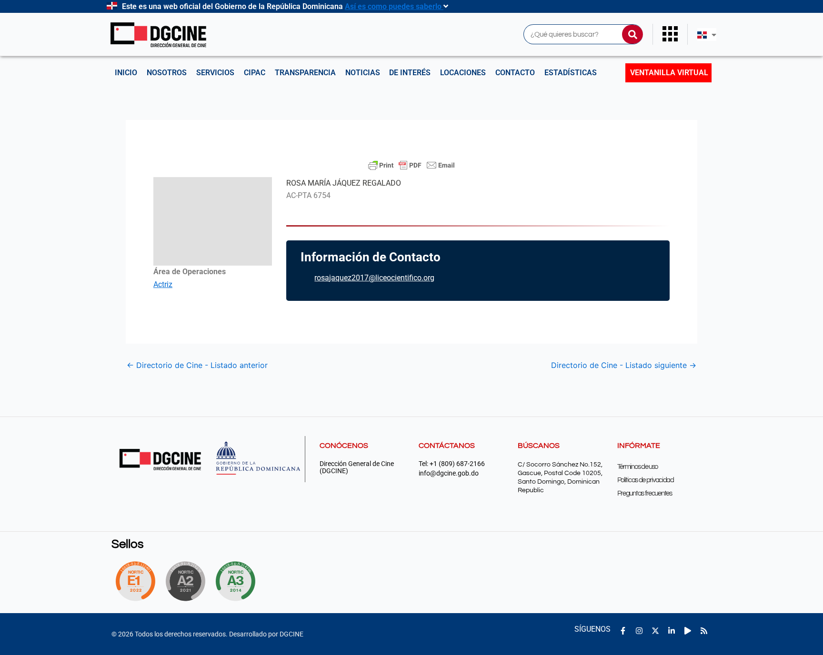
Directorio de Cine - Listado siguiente (623, 365)
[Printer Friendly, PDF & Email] (411, 165)
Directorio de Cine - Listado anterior (197, 365)
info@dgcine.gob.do (449, 473)
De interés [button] (410, 72)
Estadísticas (570, 72)
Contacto (515, 72)
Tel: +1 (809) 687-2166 (452, 463)
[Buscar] (632, 34)
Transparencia (305, 72)
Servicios (215, 72)
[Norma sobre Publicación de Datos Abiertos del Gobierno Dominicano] (238, 581)
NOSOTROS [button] (167, 72)
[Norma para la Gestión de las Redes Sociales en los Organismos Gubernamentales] (135, 581)
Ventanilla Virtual (669, 72)
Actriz (162, 284)
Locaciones (463, 72)
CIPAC (254, 72)
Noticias (362, 72)
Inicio (126, 72)
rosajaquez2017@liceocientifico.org (374, 277)
